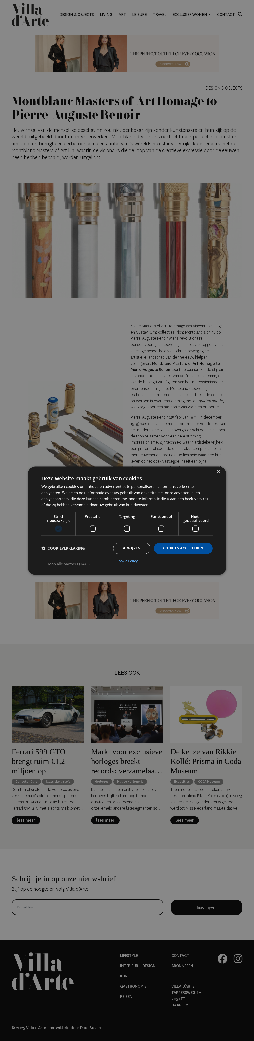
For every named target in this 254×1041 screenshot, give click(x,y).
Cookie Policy (127, 561)
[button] (130, 564)
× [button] (218, 472)
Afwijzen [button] (132, 548)
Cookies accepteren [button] (183, 548)
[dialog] (127, 520)
